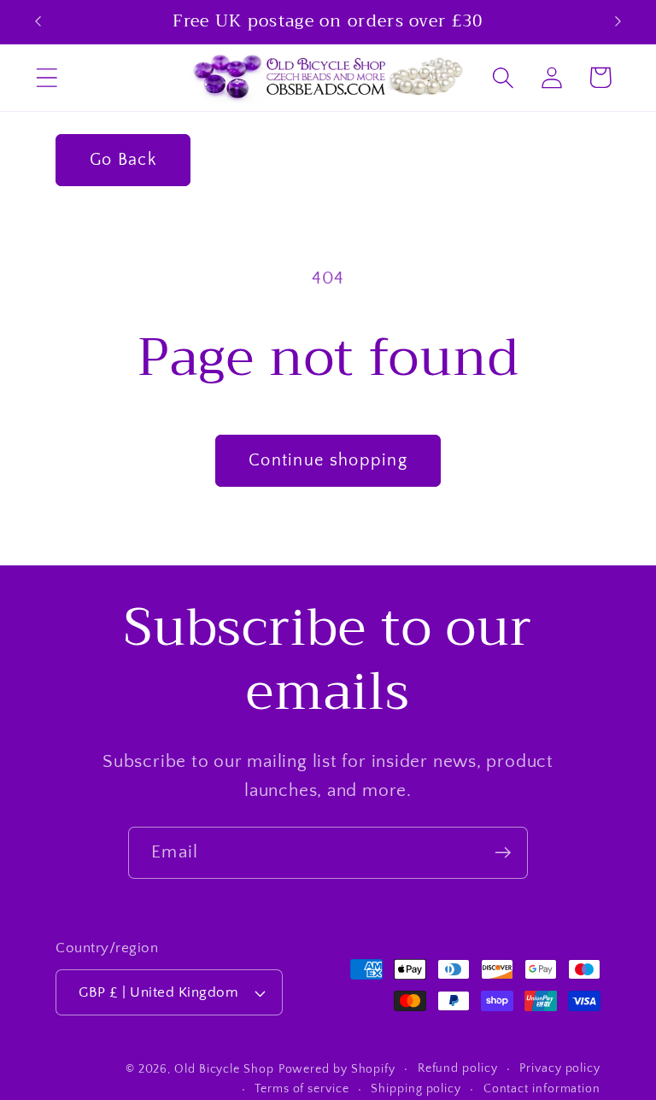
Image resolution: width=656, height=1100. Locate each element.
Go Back (123, 159)
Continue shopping (328, 460)
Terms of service (302, 1089)
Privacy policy (559, 1068)
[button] (46, 77)
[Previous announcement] (37, 21)
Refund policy (458, 1068)
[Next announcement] (618, 21)
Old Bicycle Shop (224, 1069)
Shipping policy (416, 1089)
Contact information (541, 1089)
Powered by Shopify (336, 1069)
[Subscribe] (502, 853)
